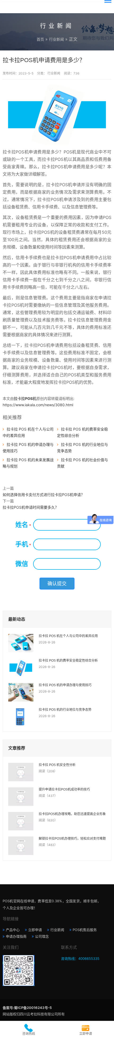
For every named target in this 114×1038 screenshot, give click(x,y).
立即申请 (35, 930)
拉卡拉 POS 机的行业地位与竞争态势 (65, 710)
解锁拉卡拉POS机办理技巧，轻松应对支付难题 (72, 838)
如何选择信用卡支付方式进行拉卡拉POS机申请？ (44, 494)
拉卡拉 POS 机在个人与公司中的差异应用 (68, 636)
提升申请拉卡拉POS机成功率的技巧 (64, 789)
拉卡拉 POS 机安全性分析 (57, 765)
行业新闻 (56, 39)
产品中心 (13, 930)
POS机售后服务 (85, 930)
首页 (40, 39)
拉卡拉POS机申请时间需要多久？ (31, 507)
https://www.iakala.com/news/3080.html (38, 405)
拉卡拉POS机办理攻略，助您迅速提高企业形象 (72, 814)
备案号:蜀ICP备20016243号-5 (27, 1008)
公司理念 (42, 936)
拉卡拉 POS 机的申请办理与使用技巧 (65, 685)
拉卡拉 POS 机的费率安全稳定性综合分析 (68, 660)
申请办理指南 (16, 936)
